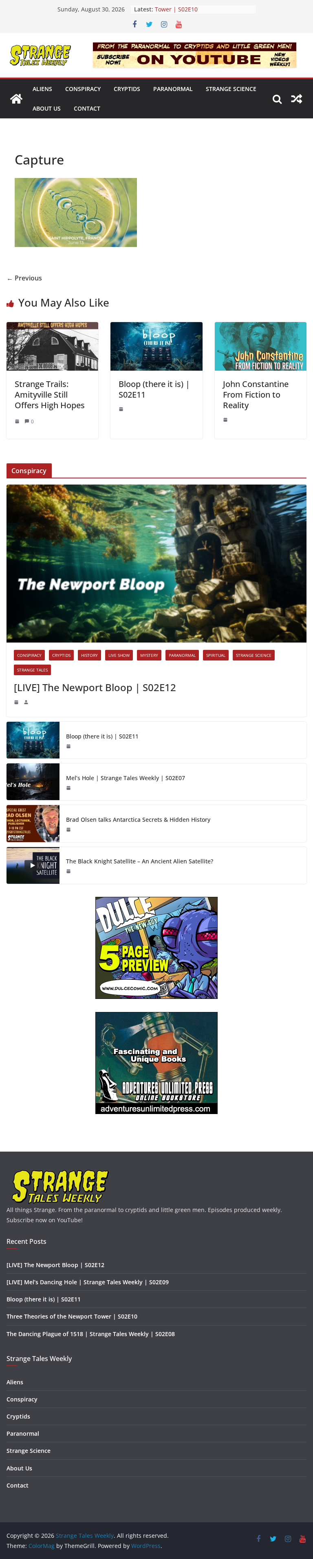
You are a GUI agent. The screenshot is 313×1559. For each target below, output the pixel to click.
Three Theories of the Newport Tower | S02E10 (197, 13)
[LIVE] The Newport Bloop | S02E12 (95, 687)
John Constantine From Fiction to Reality (256, 394)
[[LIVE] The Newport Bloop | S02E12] (156, 564)
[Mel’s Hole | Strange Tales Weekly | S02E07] (33, 781)
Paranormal (173, 89)
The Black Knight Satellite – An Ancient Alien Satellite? (139, 861)
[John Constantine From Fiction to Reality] (260, 327)
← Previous (24, 278)
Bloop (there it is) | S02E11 (154, 389)
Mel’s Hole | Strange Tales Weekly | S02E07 (125, 778)
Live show (119, 655)
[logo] (61, 1173)
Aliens (42, 89)
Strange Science (231, 89)
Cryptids (127, 89)
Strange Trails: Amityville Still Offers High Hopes (50, 394)
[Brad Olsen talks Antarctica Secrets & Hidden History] (33, 823)
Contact (87, 108)
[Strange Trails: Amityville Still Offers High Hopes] (52, 327)
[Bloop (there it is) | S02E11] (156, 327)
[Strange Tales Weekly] (16, 99)
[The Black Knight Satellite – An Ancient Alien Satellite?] (33, 865)
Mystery (149, 655)
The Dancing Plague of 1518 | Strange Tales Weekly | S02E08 (91, 1334)
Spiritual (215, 655)
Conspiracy (83, 89)
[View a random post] (296, 99)
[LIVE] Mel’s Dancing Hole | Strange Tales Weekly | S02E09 (88, 1282)
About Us (47, 108)
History (89, 655)
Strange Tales (32, 670)
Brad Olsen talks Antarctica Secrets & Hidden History (138, 819)
